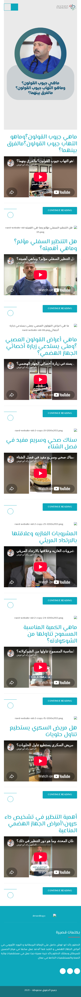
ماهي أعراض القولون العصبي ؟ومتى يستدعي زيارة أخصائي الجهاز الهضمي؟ (41, 346)
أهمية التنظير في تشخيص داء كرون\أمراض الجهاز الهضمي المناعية (41, 824)
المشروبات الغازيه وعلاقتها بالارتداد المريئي (44, 537)
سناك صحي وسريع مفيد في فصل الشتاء (41, 444)
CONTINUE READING (60, 308)
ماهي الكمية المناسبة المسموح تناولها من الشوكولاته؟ (50, 634)
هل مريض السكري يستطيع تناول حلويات (43, 731)
